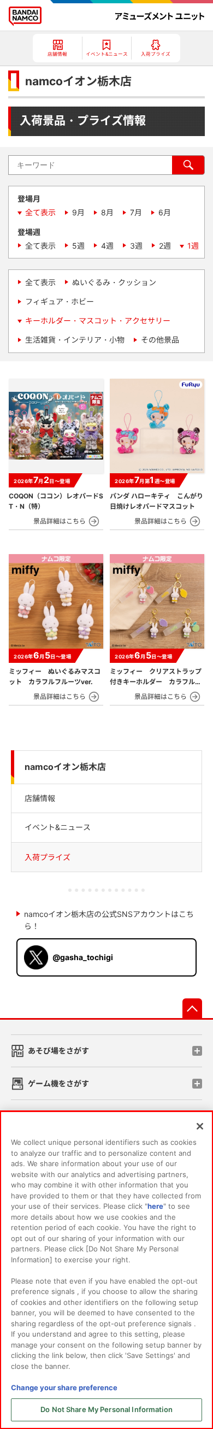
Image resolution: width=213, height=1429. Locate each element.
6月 (164, 212)
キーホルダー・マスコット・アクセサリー (97, 320)
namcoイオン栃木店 (65, 767)
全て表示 (40, 212)
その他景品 (160, 339)
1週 (193, 245)
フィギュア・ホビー (59, 301)
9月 (78, 212)
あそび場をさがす (58, 1050)
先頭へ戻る (192, 1008)
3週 (136, 245)
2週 (165, 245)
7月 (136, 212)
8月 (107, 212)
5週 (78, 245)
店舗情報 (40, 798)
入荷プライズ (47, 857)
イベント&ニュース (58, 827)
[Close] (200, 1126)
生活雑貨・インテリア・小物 (75, 339)
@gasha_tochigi (82, 957)
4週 (107, 245)
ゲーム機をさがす (58, 1083)
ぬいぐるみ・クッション (114, 282)
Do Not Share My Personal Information (106, 1409)
